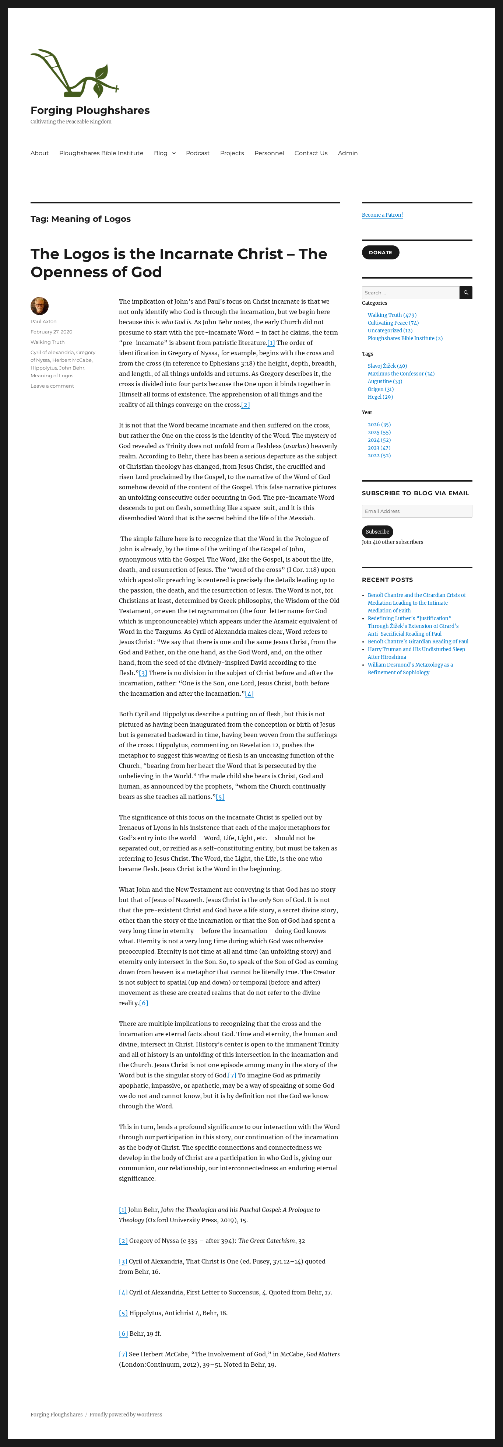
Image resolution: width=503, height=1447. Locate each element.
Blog (161, 153)
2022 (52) (379, 455)
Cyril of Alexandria (52, 352)
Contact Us (311, 153)
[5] (220, 796)
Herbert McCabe (72, 360)
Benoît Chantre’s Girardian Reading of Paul (418, 642)
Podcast (198, 153)
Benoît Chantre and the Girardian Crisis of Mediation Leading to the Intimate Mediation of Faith (417, 603)
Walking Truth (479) (392, 315)
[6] (143, 1003)
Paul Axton (44, 321)
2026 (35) (379, 425)
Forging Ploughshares (90, 110)
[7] (232, 1075)
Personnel (269, 153)
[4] (249, 693)
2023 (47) (379, 448)
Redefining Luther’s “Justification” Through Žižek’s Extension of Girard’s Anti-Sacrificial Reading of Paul (413, 626)
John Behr (71, 368)
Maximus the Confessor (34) (401, 374)
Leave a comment (52, 386)
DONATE (381, 252)
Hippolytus (44, 368)
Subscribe (377, 532)
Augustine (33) (385, 381)
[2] (245, 404)
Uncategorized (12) (390, 331)
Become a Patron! (382, 215)
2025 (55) (379, 432)
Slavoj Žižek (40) (387, 366)
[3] (143, 673)
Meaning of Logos (52, 375)
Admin (348, 153)
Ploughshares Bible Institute (101, 153)
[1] (271, 342)
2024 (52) (379, 440)
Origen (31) (381, 389)
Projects (232, 153)
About (40, 153)
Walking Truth (48, 342)
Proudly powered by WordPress (125, 1415)
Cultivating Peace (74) (393, 323)
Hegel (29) (380, 397)
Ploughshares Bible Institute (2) (405, 338)
